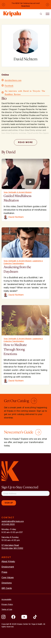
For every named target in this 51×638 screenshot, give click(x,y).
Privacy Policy (7, 604)
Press (4, 572)
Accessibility (6, 599)
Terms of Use (6, 609)
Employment (7, 566)
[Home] (12, 12)
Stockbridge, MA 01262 (12, 548)
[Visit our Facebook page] (13, 617)
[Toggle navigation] (48, 14)
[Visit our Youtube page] (24, 617)
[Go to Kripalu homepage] (10, 471)
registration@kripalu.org (12, 521)
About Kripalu (8, 561)
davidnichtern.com (13, 80)
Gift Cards (6, 588)
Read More (25, 142)
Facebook (9, 85)
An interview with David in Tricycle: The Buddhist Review (25, 92)
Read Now (25, 6)
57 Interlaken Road (10, 545)
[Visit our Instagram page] (3, 617)
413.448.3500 (8, 524)
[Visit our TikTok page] (35, 617)
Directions (6, 582)
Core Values (7, 577)
